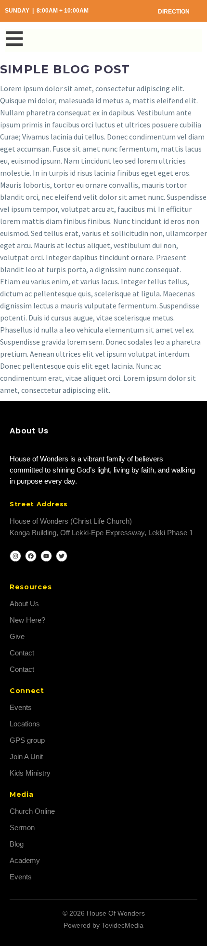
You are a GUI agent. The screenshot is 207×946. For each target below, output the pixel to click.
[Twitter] (61, 556)
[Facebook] (31, 556)
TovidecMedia (122, 925)
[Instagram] (15, 556)
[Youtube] (46, 556)
